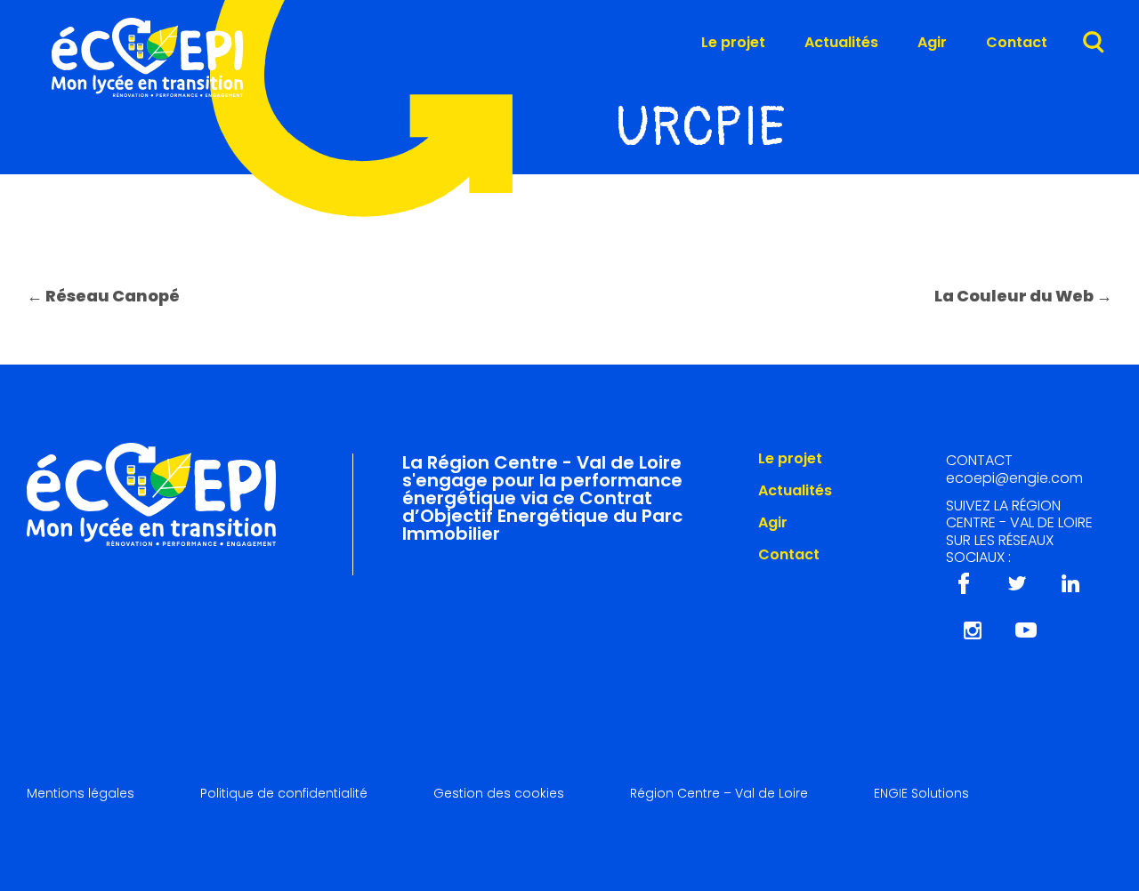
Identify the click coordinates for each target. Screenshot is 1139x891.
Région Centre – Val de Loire (719, 793)
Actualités (841, 44)
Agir (932, 44)
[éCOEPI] (151, 492)
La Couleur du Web (1023, 296)
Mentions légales (80, 793)
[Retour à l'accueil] (147, 92)
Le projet (733, 44)
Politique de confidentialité (284, 793)
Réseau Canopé (103, 296)
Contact (1016, 44)
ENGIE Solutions (921, 793)
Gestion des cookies (498, 793)
